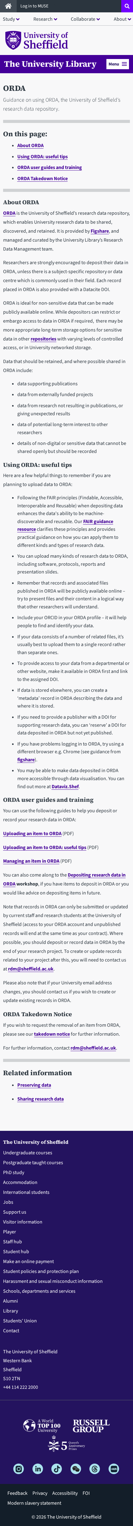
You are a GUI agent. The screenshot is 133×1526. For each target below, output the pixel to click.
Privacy (39, 1493)
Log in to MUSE (34, 6)
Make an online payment (28, 1261)
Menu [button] (114, 64)
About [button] (120, 19)
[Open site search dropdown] (127, 6)
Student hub (16, 1251)
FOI (86, 1493)
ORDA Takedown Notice (42, 178)
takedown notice (52, 1034)
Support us (14, 1212)
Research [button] (43, 19)
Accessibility (65, 1493)
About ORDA (30, 145)
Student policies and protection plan (41, 1271)
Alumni (10, 1301)
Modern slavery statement (34, 1503)
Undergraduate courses (27, 1152)
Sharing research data (40, 1099)
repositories (43, 339)
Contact (11, 1330)
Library (10, 1311)
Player (9, 1231)
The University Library (50, 64)
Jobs (8, 1202)
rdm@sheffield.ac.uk (31, 969)
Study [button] (9, 19)
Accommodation (20, 1182)
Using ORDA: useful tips (42, 156)
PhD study (13, 1172)
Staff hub (12, 1241)
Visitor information (22, 1222)
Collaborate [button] (83, 19)
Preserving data (34, 1085)
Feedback (17, 1493)
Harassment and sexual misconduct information (53, 1281)
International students (26, 1192)
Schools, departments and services (39, 1291)
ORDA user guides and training (49, 167)
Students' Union (20, 1320)
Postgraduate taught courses (33, 1162)
